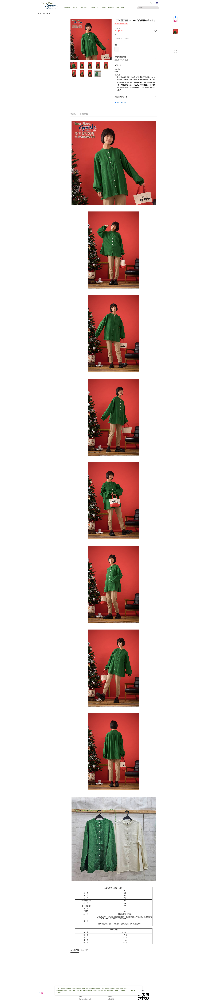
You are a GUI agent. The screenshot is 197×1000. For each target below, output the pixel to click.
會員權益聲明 (111, 999)
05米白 (127, 38)
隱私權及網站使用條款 (85, 999)
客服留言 (110, 996)
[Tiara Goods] (49, 5)
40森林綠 (119, 38)
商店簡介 (81, 996)
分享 (118, 102)
